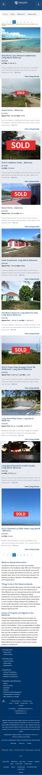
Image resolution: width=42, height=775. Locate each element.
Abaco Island (6, 761)
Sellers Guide (7, 663)
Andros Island (21, 769)
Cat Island (30, 761)
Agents (5, 683)
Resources (21, 743)
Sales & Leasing (8, 685)
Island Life (7, 670)
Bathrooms (20, 14)
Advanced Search (15, 701)
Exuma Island (18, 763)
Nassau (13, 767)
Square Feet (32, 14)
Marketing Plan (8, 665)
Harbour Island (28, 763)
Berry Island (22, 761)
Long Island (6, 767)
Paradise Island (21, 767)
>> (31, 22)
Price (12, 14)
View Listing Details (32, 76)
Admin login (13, 743)
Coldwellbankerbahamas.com (25, 708)
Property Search (8, 654)
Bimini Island (14, 761)
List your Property (8, 661)
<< (3, 22)
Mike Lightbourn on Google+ (11, 696)
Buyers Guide (7, 652)
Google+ (29, 743)
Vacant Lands (24, 703)
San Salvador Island (32, 767)
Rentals (17, 703)
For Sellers (8, 658)
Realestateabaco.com (20, 711)
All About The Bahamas (10, 672)
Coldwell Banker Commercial (12, 694)
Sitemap (21, 772)
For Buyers (7, 650)
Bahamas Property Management (13, 692)
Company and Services (12, 681)
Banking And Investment (10, 674)
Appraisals (6, 687)
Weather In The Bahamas (11, 676)
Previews (6, 690)
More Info (17, 72)
